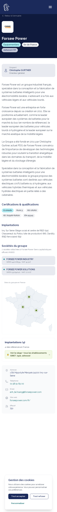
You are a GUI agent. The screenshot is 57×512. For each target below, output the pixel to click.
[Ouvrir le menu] (50, 7)
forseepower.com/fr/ (20, 400)
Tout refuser (39, 496)
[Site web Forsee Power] (7, 27)
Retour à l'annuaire (13, 16)
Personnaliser (17, 503)
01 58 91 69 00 (17, 384)
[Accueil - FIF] (7, 7)
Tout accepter (18, 496)
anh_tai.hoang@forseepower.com (26, 392)
